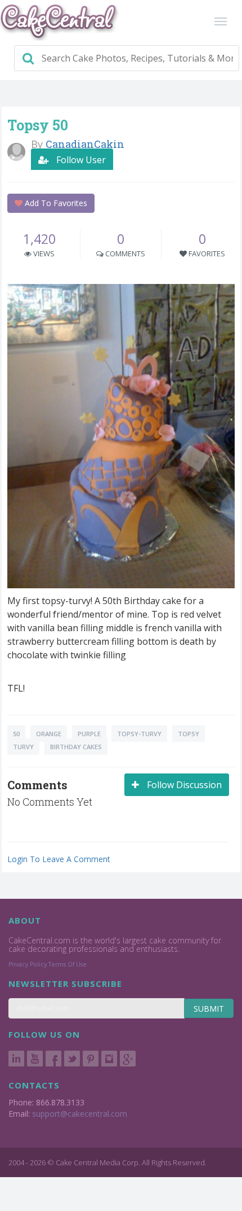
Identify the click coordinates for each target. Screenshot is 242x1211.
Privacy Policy (27, 964)
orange (48, 733)
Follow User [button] (80, 160)
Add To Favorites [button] (55, 203)
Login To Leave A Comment (58, 859)
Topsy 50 (37, 125)
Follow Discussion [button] (183, 785)
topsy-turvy (139, 733)
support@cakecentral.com (79, 1113)
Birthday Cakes (76, 746)
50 (16, 733)
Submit (209, 1008)
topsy (188, 733)
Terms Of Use (67, 964)
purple (89, 733)
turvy (23, 746)
